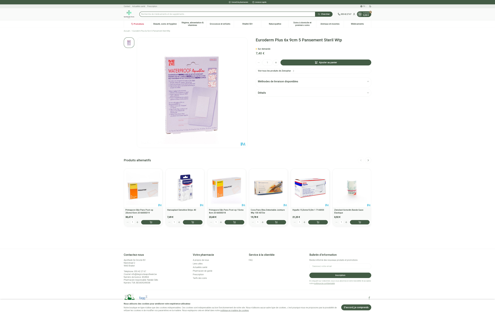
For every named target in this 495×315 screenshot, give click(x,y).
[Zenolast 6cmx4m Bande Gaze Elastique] (352, 188)
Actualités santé (138, 6)
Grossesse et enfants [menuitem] (222, 24)
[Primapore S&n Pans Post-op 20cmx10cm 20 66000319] (143, 188)
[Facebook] (369, 298)
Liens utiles (198, 263)
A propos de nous (201, 260)
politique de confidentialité (324, 283)
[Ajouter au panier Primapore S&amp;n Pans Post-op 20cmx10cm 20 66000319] (151, 222)
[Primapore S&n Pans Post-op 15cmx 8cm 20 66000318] (226, 188)
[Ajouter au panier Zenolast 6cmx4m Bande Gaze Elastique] (360, 222)
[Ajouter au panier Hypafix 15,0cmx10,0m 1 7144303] (318, 222)
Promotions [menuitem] (139, 24)
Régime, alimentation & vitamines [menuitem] (194, 23)
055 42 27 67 (140, 271)
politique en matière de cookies (234, 310)
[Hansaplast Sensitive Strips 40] (185, 188)
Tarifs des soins (200, 278)
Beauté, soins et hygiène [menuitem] (166, 24)
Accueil (127, 31)
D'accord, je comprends (356, 307)
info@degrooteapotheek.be (144, 274)
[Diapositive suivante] (368, 160)
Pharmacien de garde (202, 271)
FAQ (251, 260)
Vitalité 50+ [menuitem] (251, 24)
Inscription (340, 275)
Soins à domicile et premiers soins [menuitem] (304, 23)
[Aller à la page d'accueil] (129, 14)
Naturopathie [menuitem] (279, 24)
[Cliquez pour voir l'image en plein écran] (192, 92)
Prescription (152, 6)
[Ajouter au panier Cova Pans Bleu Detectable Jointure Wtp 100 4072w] (276, 222)
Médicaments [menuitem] (361, 24)
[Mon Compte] (354, 14)
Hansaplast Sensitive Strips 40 (181, 210)
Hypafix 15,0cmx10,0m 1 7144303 (308, 210)
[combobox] (227, 14)
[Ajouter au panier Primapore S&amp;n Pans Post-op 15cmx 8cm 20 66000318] (234, 222)
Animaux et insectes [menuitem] (332, 24)
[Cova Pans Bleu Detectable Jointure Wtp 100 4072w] (268, 188)
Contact (127, 6)
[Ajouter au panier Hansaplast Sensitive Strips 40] (193, 222)
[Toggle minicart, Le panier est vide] (359, 14)
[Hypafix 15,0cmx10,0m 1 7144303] (310, 188)
